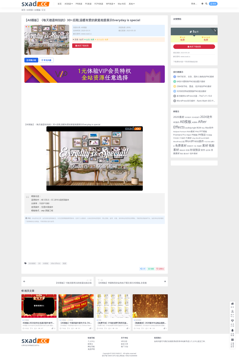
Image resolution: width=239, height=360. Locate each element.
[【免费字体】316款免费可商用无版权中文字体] (113, 306)
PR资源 (79, 3)
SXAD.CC (119, 353)
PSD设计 (176, 138)
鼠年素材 (194, 153)
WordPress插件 (194, 141)
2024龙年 (206, 117)
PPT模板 (203, 131)
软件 (203, 150)
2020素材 (32, 263)
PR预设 (202, 134)
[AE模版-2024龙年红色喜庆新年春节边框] (39, 306)
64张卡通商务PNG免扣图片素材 (191, 81)
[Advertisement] (94, 102)
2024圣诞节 (196, 117)
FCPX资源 (98, 3)
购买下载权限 (83, 46)
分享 (143, 269)
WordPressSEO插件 (202, 138)
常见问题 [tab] (47, 60)
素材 (205, 145)
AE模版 (37, 10)
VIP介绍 (124, 341)
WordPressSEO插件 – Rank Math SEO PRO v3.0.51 (200, 100)
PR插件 (188, 135)
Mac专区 (122, 3)
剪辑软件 (190, 146)
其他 (131, 3)
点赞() (161, 269)
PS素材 (189, 138)
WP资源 (109, 3)
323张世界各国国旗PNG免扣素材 (191, 91)
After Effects (55, 263)
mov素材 (191, 131)
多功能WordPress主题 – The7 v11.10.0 (194, 96)
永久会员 (207, 37)
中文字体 (207, 142)
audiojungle (190, 127)
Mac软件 (209, 127)
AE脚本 (195, 122)
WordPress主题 (179, 141)
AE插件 (176, 122)
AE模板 (45, 263)
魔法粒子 (187, 154)
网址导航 (91, 346)
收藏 (152, 269)
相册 (64, 263)
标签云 (90, 344)
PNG (197, 131)
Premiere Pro (179, 134)
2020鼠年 (188, 117)
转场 (187, 150)
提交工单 (124, 344)
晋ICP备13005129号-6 (109, 356)
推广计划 (124, 346)
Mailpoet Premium (179, 132)
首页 (60, 3)
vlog (193, 138)
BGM (199, 127)
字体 (195, 146)
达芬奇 (208, 150)
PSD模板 (209, 135)
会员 (183, 37)
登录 (214, 4)
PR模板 (195, 135)
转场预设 (195, 150)
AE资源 (68, 3)
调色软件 (182, 150)
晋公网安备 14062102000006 (127, 356)
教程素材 (138, 320)
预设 (181, 154)
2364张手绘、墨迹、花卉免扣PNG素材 (194, 86)
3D (39, 263)
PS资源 (88, 3)
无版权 (199, 146)
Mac (203, 128)
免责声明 (91, 349)
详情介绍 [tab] (32, 60)
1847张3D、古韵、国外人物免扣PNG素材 (195, 76)
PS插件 (182, 138)
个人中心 (91, 341)
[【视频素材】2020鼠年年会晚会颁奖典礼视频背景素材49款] (150, 306)
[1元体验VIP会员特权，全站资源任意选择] (94, 75)
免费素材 (181, 145)
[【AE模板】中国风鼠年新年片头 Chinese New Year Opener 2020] (76, 306)
